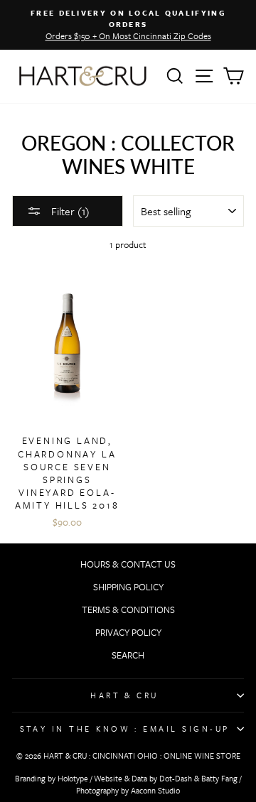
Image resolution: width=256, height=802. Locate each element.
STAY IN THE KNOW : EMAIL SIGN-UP (125, 728)
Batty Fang (219, 778)
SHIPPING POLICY (128, 587)
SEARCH (128, 655)
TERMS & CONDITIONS (128, 609)
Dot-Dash (175, 778)
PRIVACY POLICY (128, 632)
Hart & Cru (124, 695)
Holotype (73, 778)
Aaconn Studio (155, 790)
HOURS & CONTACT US (128, 564)
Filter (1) (69, 211)
